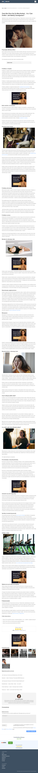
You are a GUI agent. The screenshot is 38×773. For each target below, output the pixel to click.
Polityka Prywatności (6, 756)
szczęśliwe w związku (23, 117)
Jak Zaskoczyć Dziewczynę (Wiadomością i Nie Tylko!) (12, 675)
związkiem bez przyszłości (24, 86)
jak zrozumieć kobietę (20, 515)
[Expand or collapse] (30, 62)
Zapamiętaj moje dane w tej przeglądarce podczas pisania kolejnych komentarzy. (23, 725)
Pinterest (3, 768)
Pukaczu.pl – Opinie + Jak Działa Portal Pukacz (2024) (12, 689)
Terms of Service (9, 729)
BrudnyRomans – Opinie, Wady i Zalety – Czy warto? (11, 683)
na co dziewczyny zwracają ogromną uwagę (24, 562)
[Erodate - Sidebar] (4, 742)
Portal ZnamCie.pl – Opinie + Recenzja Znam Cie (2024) (12, 686)
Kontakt (3, 760)
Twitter (3, 766)
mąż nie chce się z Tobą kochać (18, 613)
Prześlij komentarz (31, 731)
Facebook (3, 765)
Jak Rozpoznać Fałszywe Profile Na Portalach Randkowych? (13, 680)
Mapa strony (4, 754)
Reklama (3, 759)
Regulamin (4, 757)
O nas (3, 753)
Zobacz (10, 742)
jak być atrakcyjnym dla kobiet (14, 310)
